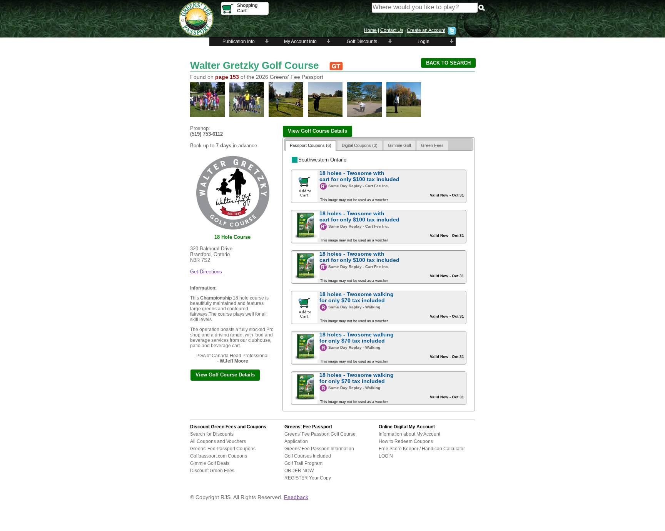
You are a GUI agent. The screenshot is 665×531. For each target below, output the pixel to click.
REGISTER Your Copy (307, 478)
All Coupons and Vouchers (218, 441)
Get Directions (206, 272)
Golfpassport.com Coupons (218, 456)
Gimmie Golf (399, 145)
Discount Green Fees (212, 470)
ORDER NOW (299, 470)
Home (370, 30)
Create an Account (426, 30)
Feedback (296, 497)
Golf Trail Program (303, 463)
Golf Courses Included (307, 456)
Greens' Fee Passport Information (319, 448)
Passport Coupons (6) (310, 145)
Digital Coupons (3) (360, 145)
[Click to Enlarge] (207, 116)
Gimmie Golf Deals (209, 463)
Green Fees (432, 145)
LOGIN (386, 456)
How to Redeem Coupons (406, 441)
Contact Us (391, 30)
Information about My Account (409, 434)
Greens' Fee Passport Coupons (223, 448)
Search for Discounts (212, 434)
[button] (448, 63)
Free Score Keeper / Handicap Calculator (422, 448)
